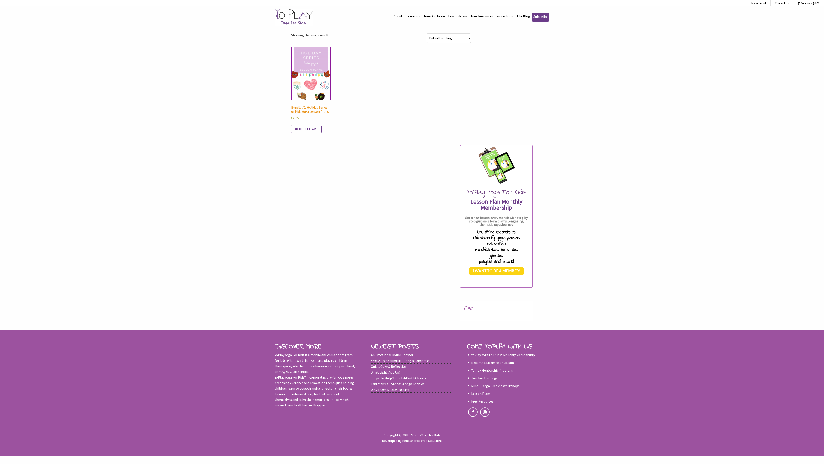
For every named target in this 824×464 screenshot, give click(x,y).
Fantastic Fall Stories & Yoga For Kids (397, 384)
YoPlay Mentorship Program (492, 370)
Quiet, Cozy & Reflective (388, 366)
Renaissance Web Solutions (422, 440)
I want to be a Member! (496, 271)
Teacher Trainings (484, 378)
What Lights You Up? (386, 372)
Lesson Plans (481, 393)
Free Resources (482, 401)
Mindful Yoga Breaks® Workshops (495, 386)
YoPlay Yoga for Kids (294, 17)
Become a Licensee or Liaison (492, 362)
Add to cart (306, 129)
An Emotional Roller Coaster (392, 355)
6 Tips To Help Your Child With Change (398, 378)
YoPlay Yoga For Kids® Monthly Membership (503, 355)
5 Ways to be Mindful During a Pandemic (400, 361)
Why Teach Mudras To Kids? (390, 390)
